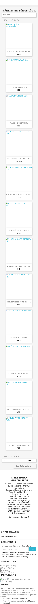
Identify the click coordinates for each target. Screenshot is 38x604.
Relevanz (19, 15)
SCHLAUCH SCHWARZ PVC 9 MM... (19, 159)
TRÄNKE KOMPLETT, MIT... (19, 123)
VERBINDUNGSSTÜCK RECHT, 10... (19, 266)
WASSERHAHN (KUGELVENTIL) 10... (19, 409)
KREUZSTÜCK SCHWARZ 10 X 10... (19, 302)
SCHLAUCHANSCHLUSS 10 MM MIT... (19, 195)
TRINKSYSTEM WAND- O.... (19, 87)
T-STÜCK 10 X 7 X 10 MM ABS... (19, 373)
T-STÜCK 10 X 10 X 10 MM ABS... (19, 338)
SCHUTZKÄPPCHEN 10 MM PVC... (19, 445)
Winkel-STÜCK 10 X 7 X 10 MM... (19, 230)
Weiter (31, 460)
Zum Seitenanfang (25, 466)
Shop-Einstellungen (10, 532)
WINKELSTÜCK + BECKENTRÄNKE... (19, 51)
